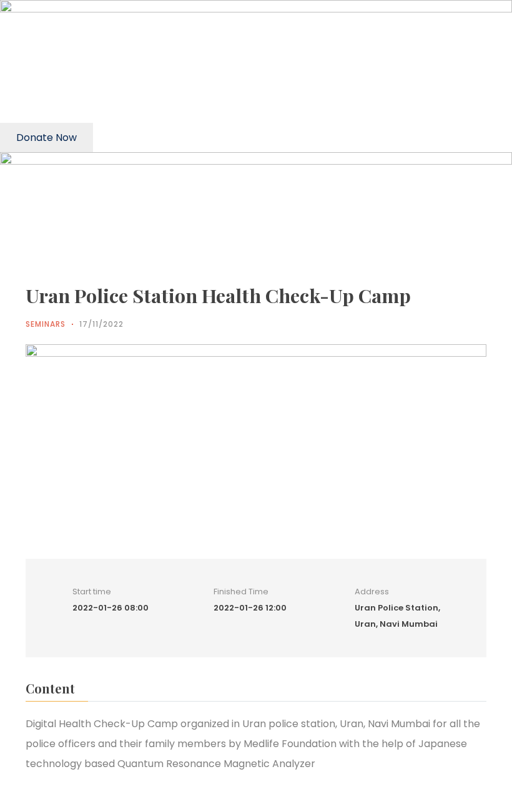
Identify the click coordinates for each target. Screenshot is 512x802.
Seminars (46, 324)
